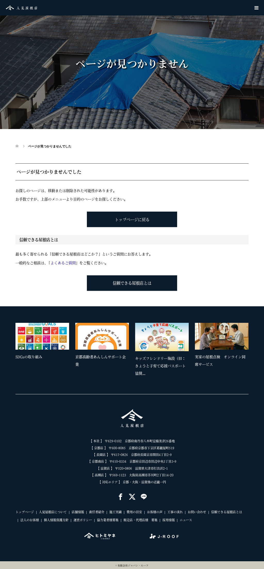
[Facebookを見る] (120, 497)
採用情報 (168, 520)
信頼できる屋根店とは (132, 283)
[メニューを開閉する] (256, 7)
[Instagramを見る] (144, 497)
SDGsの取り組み (28, 357)
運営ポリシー (82, 520)
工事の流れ (175, 512)
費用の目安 (134, 512)
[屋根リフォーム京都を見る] (99, 536)
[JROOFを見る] (164, 536)
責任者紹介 (96, 512)
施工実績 (115, 512)
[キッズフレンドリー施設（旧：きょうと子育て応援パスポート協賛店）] (162, 337)
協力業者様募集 (108, 520)
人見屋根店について (53, 512)
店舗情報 (78, 512)
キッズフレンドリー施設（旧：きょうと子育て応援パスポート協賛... (160, 366)
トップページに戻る (132, 220)
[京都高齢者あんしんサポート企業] (102, 336)
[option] (135, 351)
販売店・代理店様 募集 (140, 520)
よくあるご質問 (63, 263)
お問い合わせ (197, 512)
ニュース (186, 520)
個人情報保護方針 (56, 520)
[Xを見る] (132, 497)
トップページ (24, 512)
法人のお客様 (29, 520)
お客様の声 (154, 512)
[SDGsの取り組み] (42, 336)
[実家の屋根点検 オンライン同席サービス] (222, 336)
